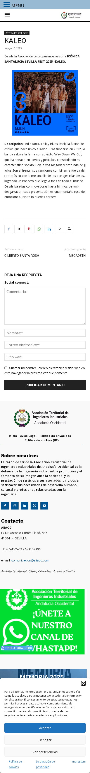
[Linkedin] (49, 229)
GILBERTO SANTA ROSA (21, 256)
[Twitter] (18, 229)
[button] (83, 683)
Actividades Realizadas (17, 32)
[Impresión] (69, 229)
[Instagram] (15, 506)
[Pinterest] (28, 229)
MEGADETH (77, 256)
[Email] (59, 229)
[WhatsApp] (39, 229)
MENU (17, 6)
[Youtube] (44, 506)
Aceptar (45, 728)
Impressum (79, 761)
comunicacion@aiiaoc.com (30, 560)
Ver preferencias (45, 752)
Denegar (45, 740)
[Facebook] (8, 229)
